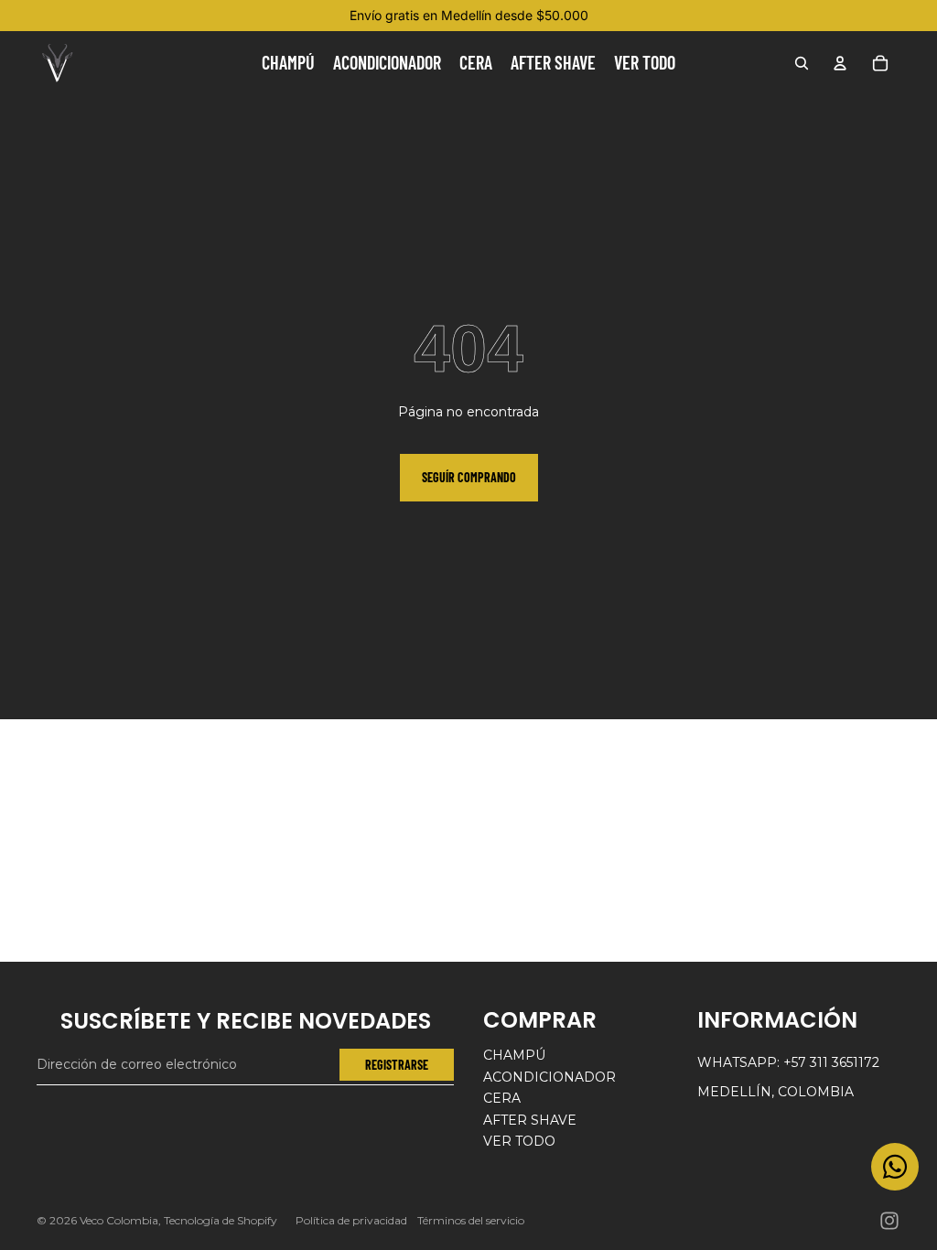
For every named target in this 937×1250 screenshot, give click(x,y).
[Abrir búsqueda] (801, 63)
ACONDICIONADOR (549, 1077)
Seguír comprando (469, 477)
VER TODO (519, 1141)
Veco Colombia (119, 1220)
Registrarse (396, 1064)
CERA (502, 1098)
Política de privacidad (351, 1220)
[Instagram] (889, 1221)
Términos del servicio (470, 1220)
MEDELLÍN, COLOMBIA (775, 1091)
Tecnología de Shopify (220, 1220)
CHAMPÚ (514, 1055)
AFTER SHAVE (529, 1120)
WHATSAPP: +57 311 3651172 (788, 1062)
